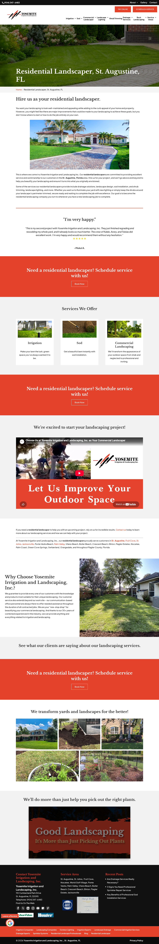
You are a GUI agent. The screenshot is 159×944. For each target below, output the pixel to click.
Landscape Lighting (101, 18)
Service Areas (150, 18)
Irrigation (70, 18)
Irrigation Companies (24, 930)
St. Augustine (117, 540)
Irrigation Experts (84, 930)
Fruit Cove (130, 540)
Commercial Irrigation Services (126, 930)
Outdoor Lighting (67, 930)
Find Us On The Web (25, 903)
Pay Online (123, 9)
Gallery (143, 2)
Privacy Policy (136, 940)
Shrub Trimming (115, 18)
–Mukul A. (79, 248)
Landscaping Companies (46, 930)
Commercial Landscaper (88, 18)
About (133, 2)
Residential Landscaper (100, 933)
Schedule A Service (145, 9)
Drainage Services (126, 18)
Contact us (121, 529)
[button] (37, 734)
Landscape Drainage (102, 930)
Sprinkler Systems (40, 933)
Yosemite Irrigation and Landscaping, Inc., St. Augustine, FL (52, 940)
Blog (86, 933)
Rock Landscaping (139, 18)
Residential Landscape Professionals (66, 933)
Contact (153, 2)
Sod (78, 18)
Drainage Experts (23, 933)
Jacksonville (28, 544)
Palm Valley (59, 544)
